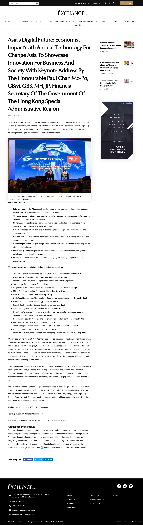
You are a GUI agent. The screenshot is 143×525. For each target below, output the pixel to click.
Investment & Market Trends (59, 21)
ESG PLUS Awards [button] (130, 21)
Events (64, 25)
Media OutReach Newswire (36, 122)
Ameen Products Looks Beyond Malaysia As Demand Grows (109, 83)
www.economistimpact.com (56, 447)
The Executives (22, 21)
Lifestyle (78, 25)
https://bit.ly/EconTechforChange (35, 407)
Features (38, 21)
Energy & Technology (85, 21)
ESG (115, 21)
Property (103, 21)
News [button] (7, 21)
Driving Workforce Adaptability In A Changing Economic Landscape (110, 45)
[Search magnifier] (37, 3)
